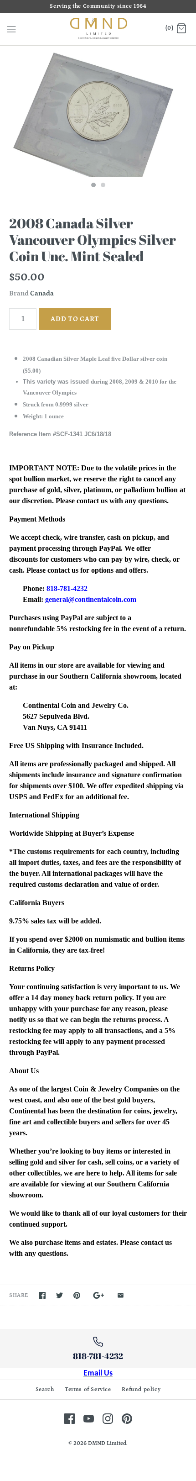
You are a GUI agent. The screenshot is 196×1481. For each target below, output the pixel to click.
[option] (98, 111)
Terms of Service (88, 1389)
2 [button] (102, 185)
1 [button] (93, 185)
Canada (42, 293)
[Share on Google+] (99, 1295)
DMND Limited (107, 1443)
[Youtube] (88, 1418)
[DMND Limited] (98, 29)
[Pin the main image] (76, 1295)
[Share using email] (120, 1295)
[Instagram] (108, 1418)
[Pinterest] (127, 1418)
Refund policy (141, 1389)
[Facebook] (69, 1418)
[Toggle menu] (11, 28)
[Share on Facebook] (42, 1295)
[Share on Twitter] (59, 1295)
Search (45, 1389)
